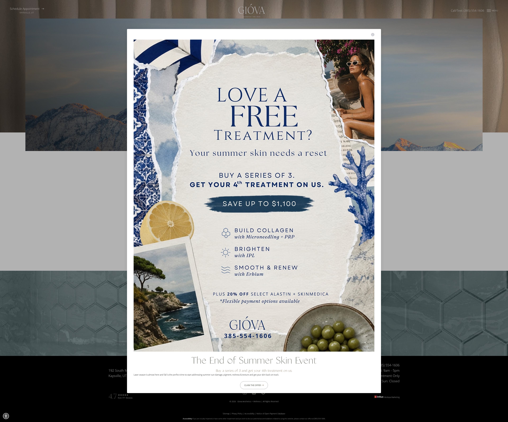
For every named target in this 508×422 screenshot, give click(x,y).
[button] (6, 416)
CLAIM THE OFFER (252, 385)
